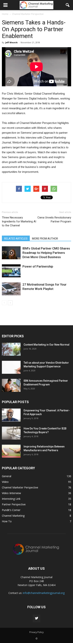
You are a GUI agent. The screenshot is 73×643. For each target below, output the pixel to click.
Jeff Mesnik (11, 42)
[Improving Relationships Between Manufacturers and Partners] (11, 451)
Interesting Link (11, 498)
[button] (68, 5)
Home (5, 14)
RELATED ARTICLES (16, 238)
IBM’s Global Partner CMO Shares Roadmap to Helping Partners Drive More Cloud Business (46, 252)
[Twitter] (36, 618)
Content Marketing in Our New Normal (46, 344)
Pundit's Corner (11, 510)
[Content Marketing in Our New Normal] (11, 349)
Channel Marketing (13, 515)
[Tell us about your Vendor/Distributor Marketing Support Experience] (11, 367)
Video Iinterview (11, 493)
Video (5, 482)
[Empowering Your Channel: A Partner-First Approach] (11, 415)
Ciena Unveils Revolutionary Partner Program (54, 219)
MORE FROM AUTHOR (45, 238)
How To (7, 521)
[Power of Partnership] (11, 270)
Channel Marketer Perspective (20, 487)
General (6, 476)
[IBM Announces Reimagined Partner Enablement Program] (11, 385)
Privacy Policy (36, 632)
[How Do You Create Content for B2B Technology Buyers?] (11, 433)
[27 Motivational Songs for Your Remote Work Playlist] (11, 288)
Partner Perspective (14, 504)
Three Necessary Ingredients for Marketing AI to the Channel (19, 221)
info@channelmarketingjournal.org (44, 593)
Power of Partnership (37, 266)
